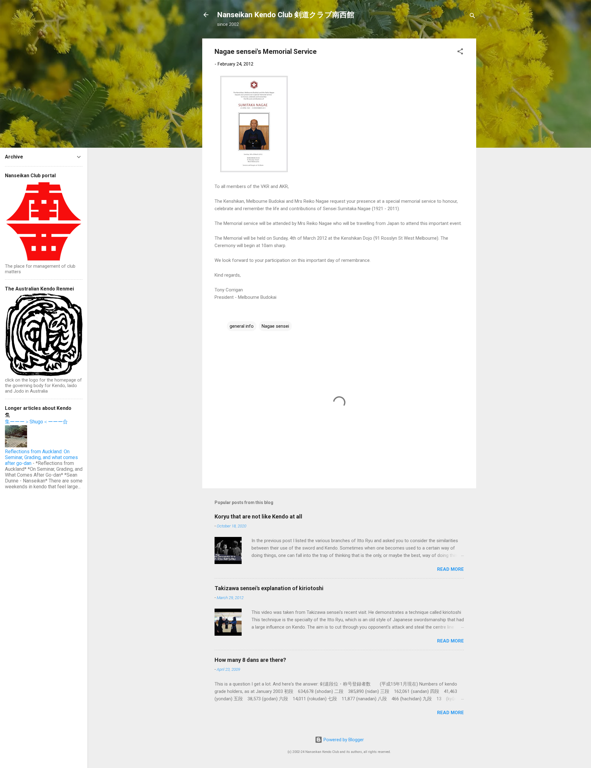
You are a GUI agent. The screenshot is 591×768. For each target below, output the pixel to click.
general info (242, 326)
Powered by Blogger (343, 739)
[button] (460, 52)
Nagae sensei (275, 326)
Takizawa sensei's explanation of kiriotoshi (269, 588)
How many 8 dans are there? (250, 660)
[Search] (472, 16)
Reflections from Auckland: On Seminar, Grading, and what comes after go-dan (41, 457)
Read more (450, 569)
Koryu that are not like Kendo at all (258, 516)
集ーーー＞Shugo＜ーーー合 (36, 422)
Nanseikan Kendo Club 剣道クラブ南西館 (285, 14)
